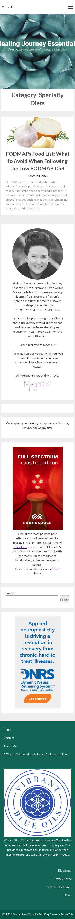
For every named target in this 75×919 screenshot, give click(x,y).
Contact (9, 738)
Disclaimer (64, 870)
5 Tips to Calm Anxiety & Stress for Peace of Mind (36, 754)
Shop (68, 895)
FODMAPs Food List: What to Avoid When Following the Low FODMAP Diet (37, 160)
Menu (6, 7)
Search (10, 593)
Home (7, 729)
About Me (10, 746)
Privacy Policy (62, 879)
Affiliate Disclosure (59, 887)
